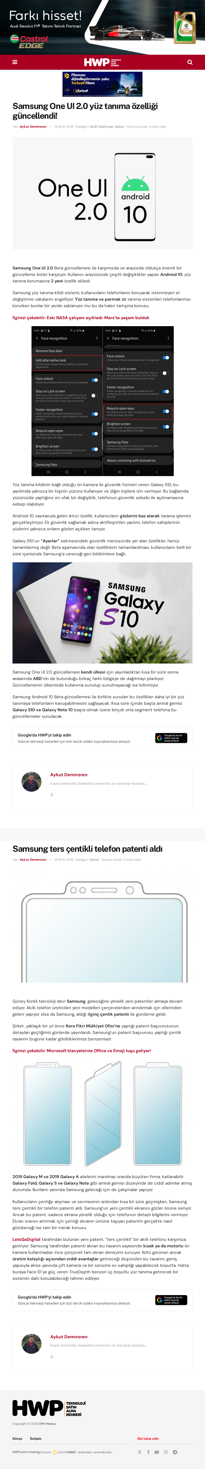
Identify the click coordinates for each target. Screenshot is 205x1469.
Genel (94, 859)
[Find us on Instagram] (166, 1452)
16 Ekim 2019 (64, 126)
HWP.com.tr (20, 1452)
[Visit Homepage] (102, 62)
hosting (34, 1452)
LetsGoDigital (26, 1239)
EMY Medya (47, 1424)
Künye (17, 1439)
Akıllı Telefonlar (102, 126)
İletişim (36, 1439)
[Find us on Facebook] (148, 1452)
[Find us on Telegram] (175, 1452)
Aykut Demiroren (33, 126)
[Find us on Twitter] (140, 1452)
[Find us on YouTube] (156, 1452)
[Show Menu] (14, 62)
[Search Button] (190, 62)
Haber (119, 126)
